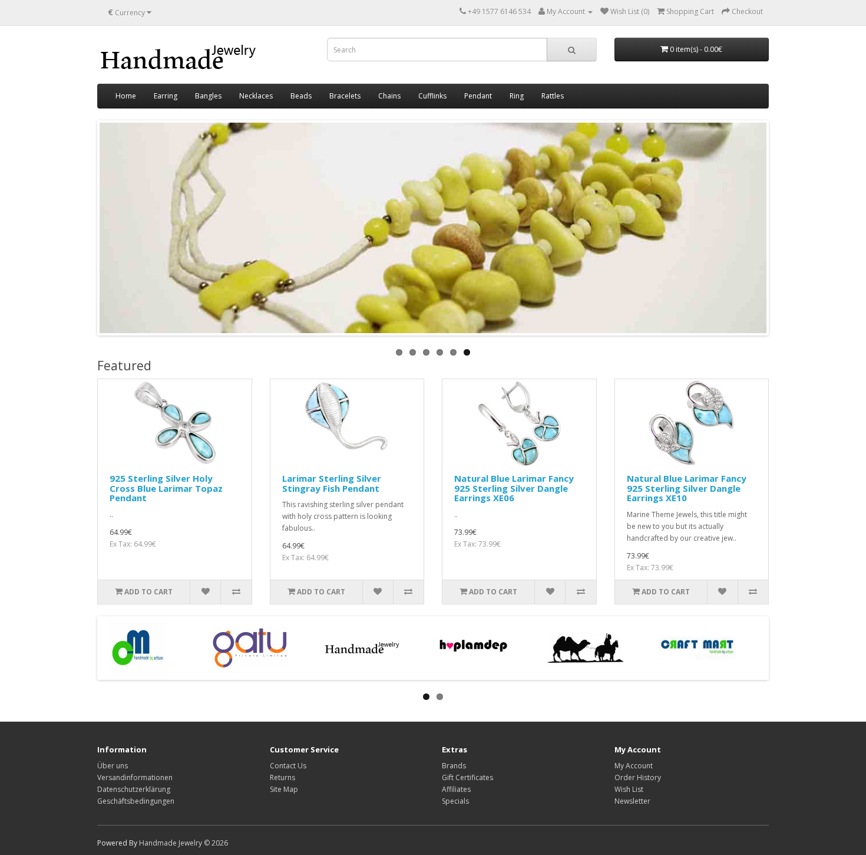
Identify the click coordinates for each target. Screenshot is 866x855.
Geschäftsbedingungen (135, 801)
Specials (455, 801)
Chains (389, 96)
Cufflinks (432, 96)
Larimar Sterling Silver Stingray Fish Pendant (331, 483)
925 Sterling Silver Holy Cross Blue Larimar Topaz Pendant (166, 488)
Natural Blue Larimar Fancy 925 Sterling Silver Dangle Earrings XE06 (514, 488)
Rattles (552, 96)
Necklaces (256, 96)
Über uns (112, 766)
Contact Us (288, 766)
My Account (633, 766)
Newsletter (632, 801)
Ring (517, 96)
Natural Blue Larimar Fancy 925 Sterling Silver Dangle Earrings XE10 (686, 488)
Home (125, 96)
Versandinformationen (135, 777)
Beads (301, 96)
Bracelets (345, 96)
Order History (637, 777)
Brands (454, 766)
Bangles (208, 96)
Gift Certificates (467, 777)
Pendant (478, 96)
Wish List (628, 789)
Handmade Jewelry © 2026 (183, 843)
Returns (282, 777)
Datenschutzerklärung (133, 789)
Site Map (284, 789)
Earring (165, 96)
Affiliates (456, 789)
